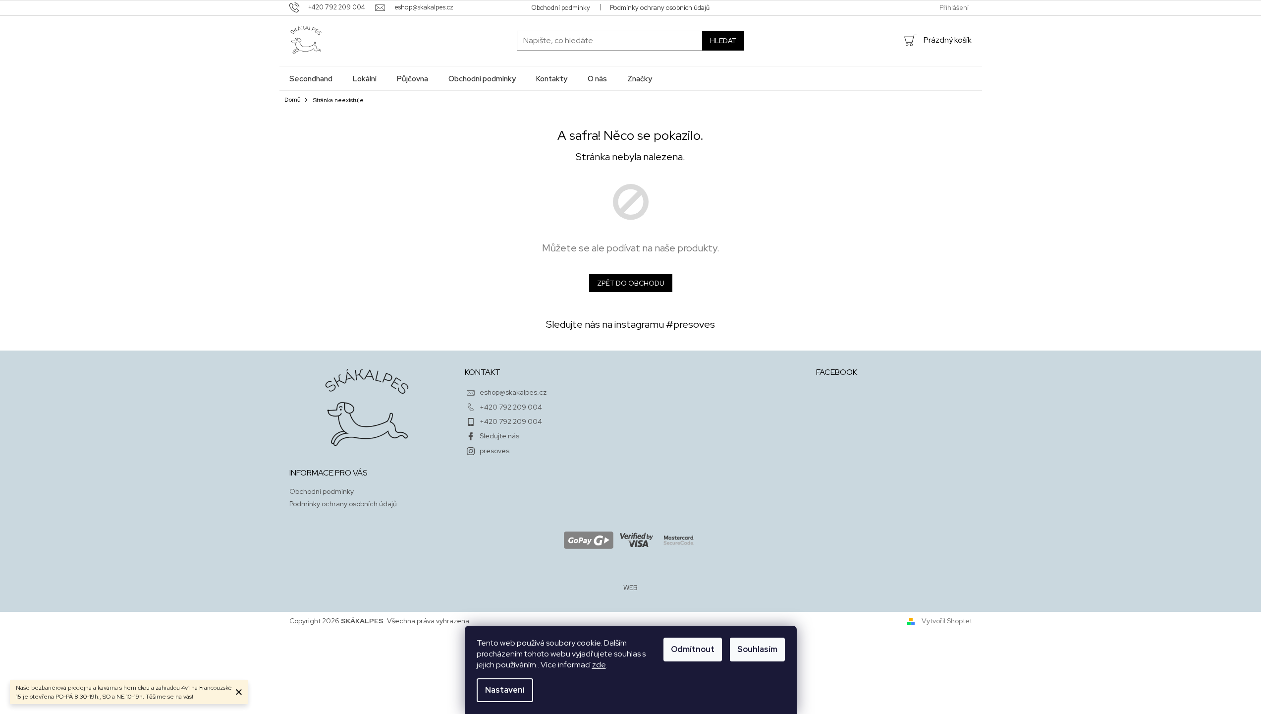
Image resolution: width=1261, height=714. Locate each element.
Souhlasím (757, 649)
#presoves (690, 324)
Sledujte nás (499, 435)
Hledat (723, 40)
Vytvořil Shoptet (947, 620)
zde (599, 664)
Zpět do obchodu (630, 283)
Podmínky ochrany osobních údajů (660, 7)
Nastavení (505, 690)
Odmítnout (692, 649)
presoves (494, 450)
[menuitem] (310, 78)
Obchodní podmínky (560, 7)
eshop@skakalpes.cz (513, 392)
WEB (630, 587)
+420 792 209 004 (511, 407)
